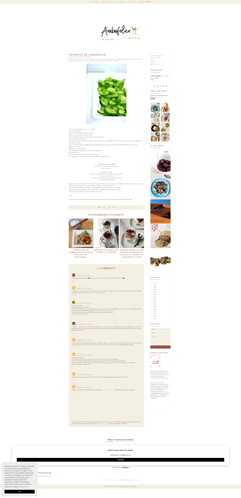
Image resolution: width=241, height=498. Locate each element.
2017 (152, 299)
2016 (152, 301)
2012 (152, 311)
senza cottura (78, 61)
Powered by (116, 467)
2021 (152, 290)
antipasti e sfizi (94, 59)
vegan (116, 61)
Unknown (79, 287)
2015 (152, 304)
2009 (152, 318)
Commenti (156, 64)
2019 (152, 294)
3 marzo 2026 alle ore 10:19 (84, 387)
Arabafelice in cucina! (111, 486)
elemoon (79, 353)
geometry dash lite (109, 390)
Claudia (79, 373)
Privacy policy (102, 423)
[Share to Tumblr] (113, 207)
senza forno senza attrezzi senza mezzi (98, 61)
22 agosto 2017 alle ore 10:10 (84, 324)
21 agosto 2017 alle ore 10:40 (84, 275)
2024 (152, 283)
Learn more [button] (24, 487)
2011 (152, 313)
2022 (152, 287)
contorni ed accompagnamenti (117, 59)
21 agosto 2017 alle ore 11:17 (84, 288)
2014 (152, 306)
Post (154, 61)
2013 (152, 309)
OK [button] (20, 491)
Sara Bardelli (136, 480)
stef (77, 301)
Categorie (131, 2)
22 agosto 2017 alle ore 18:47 (84, 340)
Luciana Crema (81, 274)
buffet (103, 59)
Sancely (79, 386)
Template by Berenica (129, 486)
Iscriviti (121, 460)
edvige (78, 322)
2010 (152, 316)
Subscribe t (156, 56)
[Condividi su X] (99, 207)
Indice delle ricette (109, 2)
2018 (152, 297)
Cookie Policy (105, 480)
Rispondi (74, 280)
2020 (152, 292)
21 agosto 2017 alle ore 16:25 (84, 303)
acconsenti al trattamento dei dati (124, 442)
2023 (152, 285)
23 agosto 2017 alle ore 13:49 (84, 355)
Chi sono (95, 2)
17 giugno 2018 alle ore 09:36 (84, 374)
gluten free (133, 59)
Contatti (122, 2)
